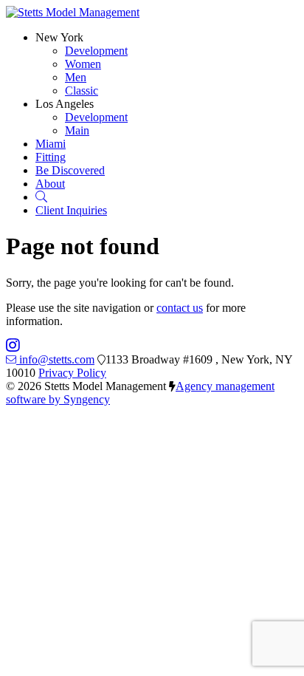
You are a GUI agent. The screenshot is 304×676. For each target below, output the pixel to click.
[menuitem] (96, 50)
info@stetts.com (56, 359)
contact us (179, 307)
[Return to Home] (72, 12)
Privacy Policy (72, 372)
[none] (59, 37)
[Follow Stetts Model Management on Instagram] (13, 346)
